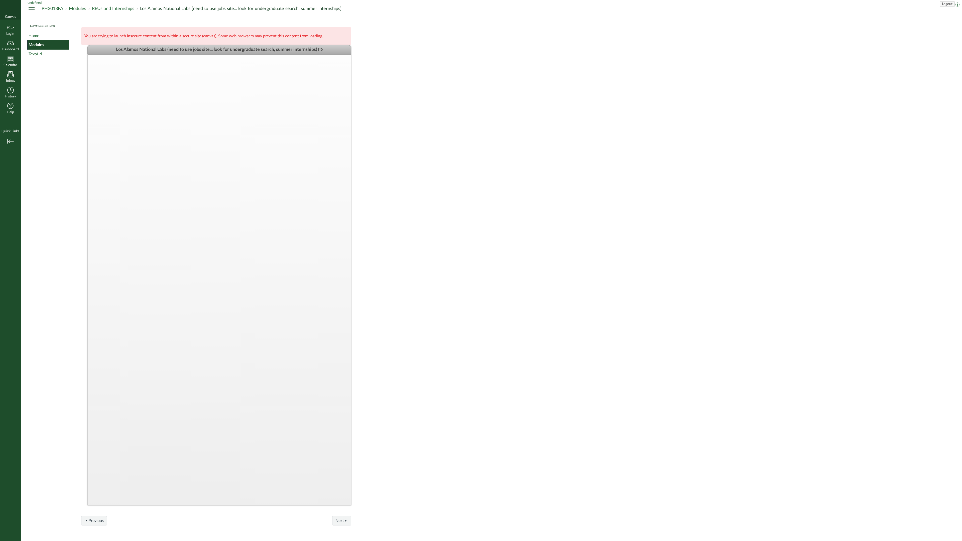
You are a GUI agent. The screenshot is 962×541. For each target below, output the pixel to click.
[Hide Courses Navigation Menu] (31, 9)
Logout (947, 4)
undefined (35, 2)
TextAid (35, 54)
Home (34, 36)
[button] (10, 93)
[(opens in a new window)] (957, 4)
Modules (36, 45)
